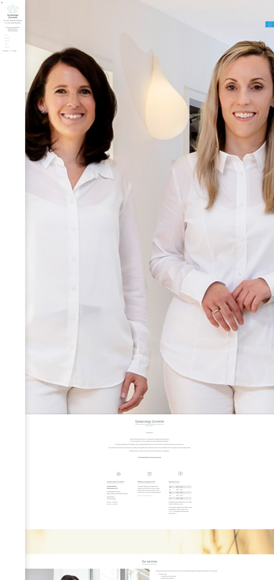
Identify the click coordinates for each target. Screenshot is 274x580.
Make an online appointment (145, 495)
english (10, 51)
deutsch (6, 51)
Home (6, 35)
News (6, 44)
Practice (7, 38)
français (14, 51)
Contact (7, 47)
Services (7, 41)
